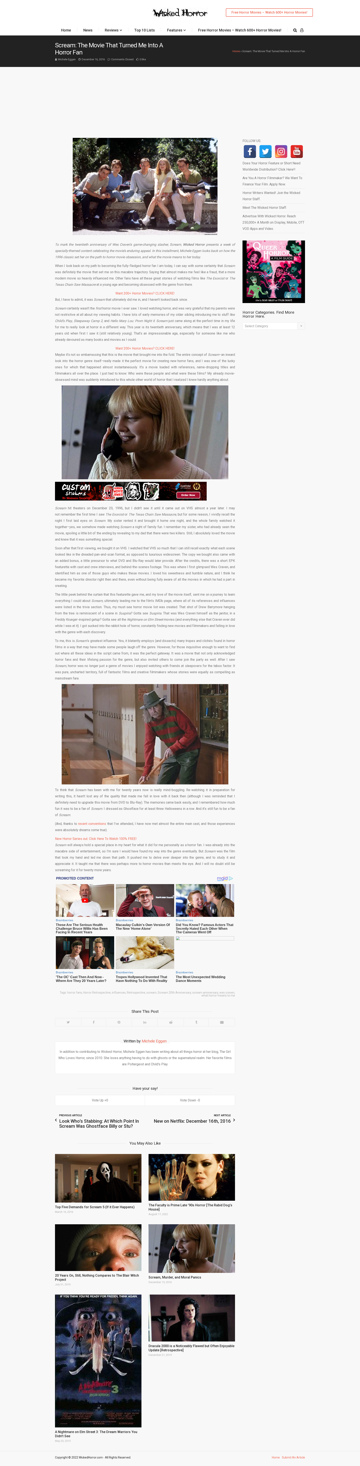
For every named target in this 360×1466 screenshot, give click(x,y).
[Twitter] (68, 1022)
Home (66, 30)
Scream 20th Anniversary (174, 992)
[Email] (222, 1022)
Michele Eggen (67, 59)
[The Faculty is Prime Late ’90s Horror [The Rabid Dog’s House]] (192, 1177)
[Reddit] (171, 1022)
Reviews (112, 30)
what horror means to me (218, 995)
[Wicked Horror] (180, 12)
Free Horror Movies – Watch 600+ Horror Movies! (269, 12)
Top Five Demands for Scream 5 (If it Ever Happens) (95, 1207)
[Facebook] (93, 1022)
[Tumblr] (196, 1022)
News (87, 30)
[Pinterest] (119, 1022)
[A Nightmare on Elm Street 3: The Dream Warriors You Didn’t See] (98, 1361)
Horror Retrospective (97, 992)
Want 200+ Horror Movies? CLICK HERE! (145, 293)
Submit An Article (293, 1457)
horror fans (74, 992)
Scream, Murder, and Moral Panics (175, 1277)
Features (174, 30)
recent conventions (92, 824)
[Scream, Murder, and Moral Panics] (192, 1248)
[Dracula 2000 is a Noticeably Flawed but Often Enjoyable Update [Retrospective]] (192, 1318)
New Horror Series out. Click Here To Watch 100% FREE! (96, 839)
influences (119, 992)
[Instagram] (281, 151)
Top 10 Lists (144, 30)
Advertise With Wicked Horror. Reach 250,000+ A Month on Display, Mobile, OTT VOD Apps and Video (273, 222)
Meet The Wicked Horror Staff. (264, 208)
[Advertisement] (180, 98)
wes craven (226, 992)
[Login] (302, 30)
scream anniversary (205, 992)
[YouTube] (296, 151)
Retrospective (136, 992)
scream (151, 992)
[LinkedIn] (145, 1022)
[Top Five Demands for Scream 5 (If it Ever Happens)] (98, 1178)
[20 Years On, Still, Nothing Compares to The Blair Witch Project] (98, 1247)
